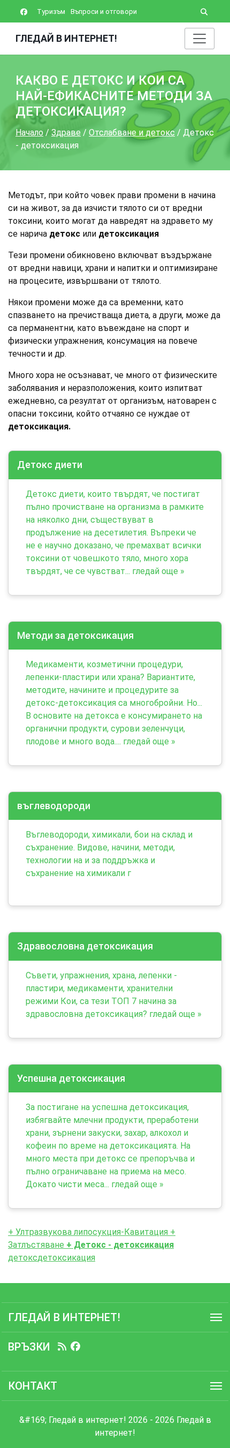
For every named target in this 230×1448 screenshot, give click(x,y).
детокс (22, 1258)
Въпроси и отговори (104, 11)
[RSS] (62, 1347)
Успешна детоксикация (71, 1078)
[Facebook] (75, 1347)
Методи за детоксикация (75, 635)
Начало (29, 132)
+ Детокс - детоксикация (119, 1245)
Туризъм (51, 11)
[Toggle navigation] (199, 38)
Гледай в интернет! (66, 38)
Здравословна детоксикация (85, 946)
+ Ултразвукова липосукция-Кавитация (88, 1232)
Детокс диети (49, 464)
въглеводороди (53, 805)
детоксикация (66, 1258)
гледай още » (158, 571)
